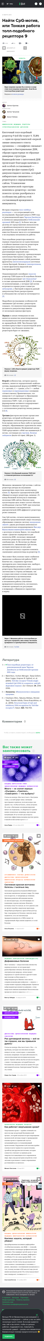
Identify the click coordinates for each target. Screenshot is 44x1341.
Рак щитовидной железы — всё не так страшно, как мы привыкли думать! (22, 1041)
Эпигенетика (9, 882)
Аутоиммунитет (10, 874)
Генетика (20, 874)
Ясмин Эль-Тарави (10, 1075)
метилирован (7, 289)
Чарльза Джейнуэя (32, 217)
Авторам (15, 1298)
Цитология (24, 127)
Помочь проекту (22, 1300)
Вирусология (17, 783)
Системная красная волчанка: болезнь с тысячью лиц (20, 886)
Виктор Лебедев (10, 997)
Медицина (17, 124)
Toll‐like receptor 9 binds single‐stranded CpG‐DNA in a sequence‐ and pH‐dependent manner (23, 683)
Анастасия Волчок (10, 1280)
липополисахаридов (21, 262)
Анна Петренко (9, 928)
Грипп (25, 783)
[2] (31, 281)
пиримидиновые (21, 391)
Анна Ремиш (8, 825)
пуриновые (7, 391)
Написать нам (7, 1302)
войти (38, 733)
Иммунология (7, 124)
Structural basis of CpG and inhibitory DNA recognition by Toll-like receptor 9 (22, 705)
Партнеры (24, 1298)
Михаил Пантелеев (10, 1168)
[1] (20, 222)
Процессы (19, 879)
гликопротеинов (33, 264)
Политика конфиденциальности (15, 1304)
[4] (15, 375)
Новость (22, 58)
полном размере (18, 94)
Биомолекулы (10, 1124)
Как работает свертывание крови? (22, 1127)
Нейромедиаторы (31, 958)
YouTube (16, 647)
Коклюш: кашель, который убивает (18, 1239)
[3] (3, 296)
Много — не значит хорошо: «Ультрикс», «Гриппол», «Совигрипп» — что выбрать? (19, 791)
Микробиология (19, 1236)
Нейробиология (18, 958)
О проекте (6, 1298)
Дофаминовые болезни (17, 961)
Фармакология (32, 786)
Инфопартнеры (8, 1300)
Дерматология (30, 874)
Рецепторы (26, 124)
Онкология (9, 1036)
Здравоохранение (11, 786)
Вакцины (8, 783)
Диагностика (9, 877)
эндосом (32, 274)
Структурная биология (10, 127)
